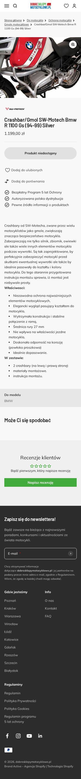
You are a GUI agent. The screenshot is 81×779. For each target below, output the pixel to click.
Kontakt (51, 608)
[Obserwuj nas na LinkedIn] (40, 736)
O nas (49, 601)
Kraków (10, 608)
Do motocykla (35, 20)
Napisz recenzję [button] (40, 482)
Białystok (11, 671)
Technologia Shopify (60, 766)
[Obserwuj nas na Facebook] (7, 736)
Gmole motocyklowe (16, 24)
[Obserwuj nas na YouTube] (29, 736)
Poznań (10, 601)
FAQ (48, 616)
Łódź (8, 632)
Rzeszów (11, 655)
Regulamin (12, 693)
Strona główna (13, 20)
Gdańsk (10, 647)
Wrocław (11, 624)
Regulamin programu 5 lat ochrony (20, 719)
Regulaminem (66, 574)
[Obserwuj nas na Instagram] (18, 736)
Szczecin (10, 663)
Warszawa (12, 616)
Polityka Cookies (16, 709)
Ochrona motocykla (59, 20)
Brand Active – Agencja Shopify (24, 766)
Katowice (11, 639)
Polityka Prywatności (20, 701)
